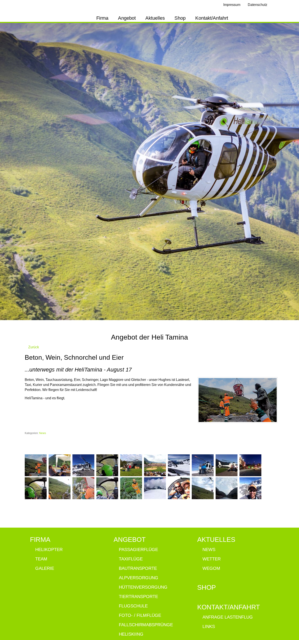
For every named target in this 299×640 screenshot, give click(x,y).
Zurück (33, 347)
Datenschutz (257, 5)
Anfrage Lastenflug (227, 617)
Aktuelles (155, 18)
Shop (180, 18)
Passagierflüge (138, 549)
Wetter (211, 559)
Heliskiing (131, 634)
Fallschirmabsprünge (146, 625)
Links (208, 626)
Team (41, 559)
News (42, 433)
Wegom (211, 568)
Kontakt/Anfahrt (211, 18)
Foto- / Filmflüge (140, 615)
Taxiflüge (131, 559)
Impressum (231, 5)
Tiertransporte (138, 596)
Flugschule (133, 606)
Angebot (127, 18)
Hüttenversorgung (143, 587)
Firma (102, 18)
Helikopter (49, 549)
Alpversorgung (138, 577)
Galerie (44, 568)
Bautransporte (138, 568)
